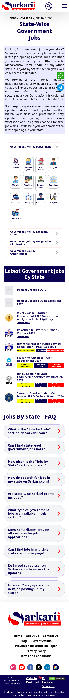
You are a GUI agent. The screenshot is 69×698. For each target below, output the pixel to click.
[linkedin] (47, 667)
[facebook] (30, 667)
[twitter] (39, 667)
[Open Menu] (64, 6)
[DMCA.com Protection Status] (57, 678)
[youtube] (22, 667)
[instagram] (13, 667)
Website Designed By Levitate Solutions (34, 682)
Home (11, 18)
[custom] (60, 75)
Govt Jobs (25, 18)
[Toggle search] (48, 6)
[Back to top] (61, 687)
